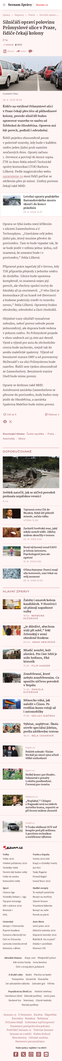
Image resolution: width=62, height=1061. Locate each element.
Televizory (28, 1000)
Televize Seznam (43, 1030)
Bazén (29, 975)
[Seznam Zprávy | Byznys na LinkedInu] (46, 1054)
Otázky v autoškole (42, 944)
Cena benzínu (40, 962)
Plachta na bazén (42, 975)
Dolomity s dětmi (11, 948)
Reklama (42, 1019)
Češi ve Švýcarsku (12, 939)
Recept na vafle (41, 910)
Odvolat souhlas (38, 1038)
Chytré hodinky (43, 1000)
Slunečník (31, 979)
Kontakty (17, 1019)
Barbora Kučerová (34, 617)
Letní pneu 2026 (41, 926)
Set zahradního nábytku (18, 984)
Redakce (30, 1019)
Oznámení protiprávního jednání (30, 1026)
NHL (5, 915)
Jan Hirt (37, 868)
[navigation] (4, 5)
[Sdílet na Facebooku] (5, 421)
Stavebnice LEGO (13, 996)
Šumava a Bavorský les (14, 935)
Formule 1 (8, 910)
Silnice (21, 438)
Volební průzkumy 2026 (15, 863)
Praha (51, 433)
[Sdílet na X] (10, 421)
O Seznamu (25, 1015)
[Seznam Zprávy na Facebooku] (15, 1054)
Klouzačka (43, 979)
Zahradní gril (38, 984)
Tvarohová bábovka (42, 906)
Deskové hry (15, 1000)
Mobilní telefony (43, 991)
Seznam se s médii (21, 1034)
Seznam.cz (42, 4)
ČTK (5, 40)
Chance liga (9, 892)
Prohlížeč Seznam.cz (19, 1030)
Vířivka (50, 984)
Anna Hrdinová (43, 642)
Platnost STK (39, 948)
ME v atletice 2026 (12, 906)
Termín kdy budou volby (15, 872)
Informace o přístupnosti (40, 1022)
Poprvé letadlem (11, 930)
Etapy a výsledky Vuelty (45, 863)
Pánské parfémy (30, 1005)
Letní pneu (49, 996)
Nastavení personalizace (30, 1042)
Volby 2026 (8, 859)
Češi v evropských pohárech (30, 967)
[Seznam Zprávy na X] (23, 1054)
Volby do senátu (11, 877)
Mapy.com (30, 958)
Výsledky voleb (10, 868)
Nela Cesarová (43, 735)
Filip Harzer (41, 665)
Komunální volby (11, 881)
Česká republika (35, 433)
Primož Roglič (40, 877)
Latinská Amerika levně (15, 944)
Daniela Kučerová (33, 690)
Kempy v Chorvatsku (13, 926)
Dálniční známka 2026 (44, 930)
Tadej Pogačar (40, 872)
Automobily (9, 438)
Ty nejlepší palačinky (43, 892)
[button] (31, 73)
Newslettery (19, 1038)
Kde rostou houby (22, 962)
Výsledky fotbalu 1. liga (14, 897)
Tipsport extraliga (12, 901)
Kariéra (38, 1015)
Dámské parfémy (33, 996)
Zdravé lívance (40, 901)
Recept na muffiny (42, 897)
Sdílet (23, 51)
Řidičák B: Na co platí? (44, 939)
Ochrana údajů (14, 1022)
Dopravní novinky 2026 (44, 935)
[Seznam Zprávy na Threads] (38, 1054)
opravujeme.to (13, 176)
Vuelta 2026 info (41, 859)
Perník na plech (41, 915)
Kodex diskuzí (42, 1034)
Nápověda (50, 1015)
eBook (10, 51)
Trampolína (18, 979)
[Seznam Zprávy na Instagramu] (31, 1054)
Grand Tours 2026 (41, 881)
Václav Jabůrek (43, 715)
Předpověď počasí (47, 958)
